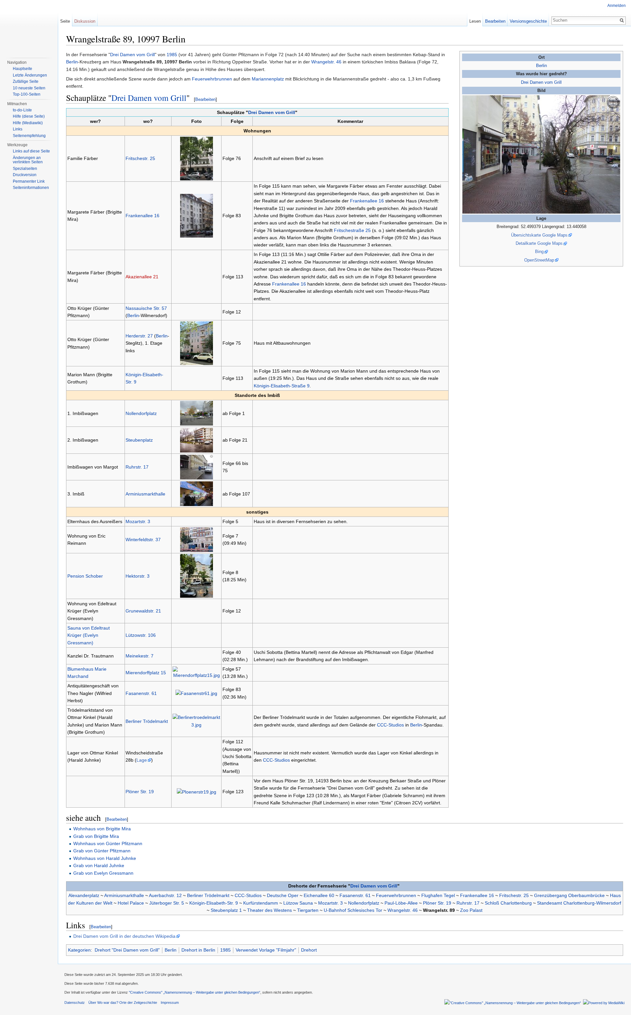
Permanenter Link (29, 181)
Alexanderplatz (83, 895)
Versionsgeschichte (528, 21)
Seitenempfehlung (29, 135)
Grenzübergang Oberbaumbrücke (569, 895)
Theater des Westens (269, 910)
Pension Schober (85, 576)
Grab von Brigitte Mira (96, 836)
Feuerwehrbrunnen (212, 78)
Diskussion (84, 21)
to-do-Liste (22, 110)
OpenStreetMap (539, 260)
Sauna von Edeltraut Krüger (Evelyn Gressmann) (88, 635)
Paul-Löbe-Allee (401, 903)
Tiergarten (307, 910)
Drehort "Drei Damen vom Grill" (127, 950)
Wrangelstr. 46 (326, 61)
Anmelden (616, 5)
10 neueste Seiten (29, 88)
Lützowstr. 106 (141, 635)
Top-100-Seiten (26, 94)
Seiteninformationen (31, 187)
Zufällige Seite (25, 81)
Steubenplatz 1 (226, 910)
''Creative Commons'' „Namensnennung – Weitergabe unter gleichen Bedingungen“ (194, 992)
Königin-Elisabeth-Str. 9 (213, 903)
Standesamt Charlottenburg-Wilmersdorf (579, 903)
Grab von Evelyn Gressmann (103, 873)
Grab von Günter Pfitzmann (101, 850)
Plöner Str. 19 (140, 791)
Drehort (309, 950)
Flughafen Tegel (438, 895)
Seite (65, 21)
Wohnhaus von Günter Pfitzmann (107, 843)
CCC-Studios (390, 724)
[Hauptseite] (29, 26)
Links (17, 129)
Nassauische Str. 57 (146, 308)
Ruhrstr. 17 (137, 467)
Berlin (541, 65)
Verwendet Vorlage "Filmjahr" (266, 950)
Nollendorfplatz (141, 413)
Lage (141, 760)
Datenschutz (74, 1002)
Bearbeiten (205, 99)
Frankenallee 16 (142, 215)
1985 (172, 54)
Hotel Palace (131, 903)
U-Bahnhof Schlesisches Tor (353, 910)
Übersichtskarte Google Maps (539, 235)
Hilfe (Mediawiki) (28, 123)
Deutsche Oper (282, 895)
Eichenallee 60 (319, 895)
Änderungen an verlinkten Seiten (28, 160)
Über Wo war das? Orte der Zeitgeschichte (122, 1002)
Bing (539, 251)
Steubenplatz (139, 440)
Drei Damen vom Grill (541, 82)
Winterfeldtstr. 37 (143, 539)
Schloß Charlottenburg (508, 903)
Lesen (475, 21)
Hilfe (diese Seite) (29, 116)
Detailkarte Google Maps (539, 243)
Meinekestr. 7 (139, 655)
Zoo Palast (471, 910)
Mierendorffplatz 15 (146, 672)
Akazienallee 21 (142, 276)
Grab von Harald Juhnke (98, 865)
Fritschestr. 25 (140, 158)
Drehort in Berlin (198, 950)
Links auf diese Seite (31, 151)
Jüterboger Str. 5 (166, 903)
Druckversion (24, 175)
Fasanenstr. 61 (141, 693)
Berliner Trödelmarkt (147, 721)
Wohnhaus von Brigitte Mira (102, 828)
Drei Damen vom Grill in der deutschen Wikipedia (124, 936)
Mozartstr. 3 (138, 521)
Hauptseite (22, 68)
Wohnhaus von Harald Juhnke (104, 858)
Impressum (170, 1002)
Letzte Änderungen (30, 75)
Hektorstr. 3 (138, 576)
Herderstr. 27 (139, 335)
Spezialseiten (25, 168)
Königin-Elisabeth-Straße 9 (282, 385)
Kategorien (79, 950)
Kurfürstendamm (260, 903)
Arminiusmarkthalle (145, 493)
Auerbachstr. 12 (165, 895)
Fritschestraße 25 (352, 230)
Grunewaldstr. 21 (143, 610)
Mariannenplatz (268, 78)
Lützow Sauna (298, 903)
